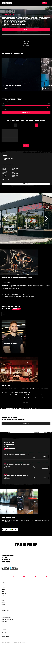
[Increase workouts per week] (36, 125)
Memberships (26, 43)
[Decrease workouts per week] (15, 125)
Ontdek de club (26, 47)
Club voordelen (26, 41)
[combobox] (13, 314)
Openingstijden (26, 45)
